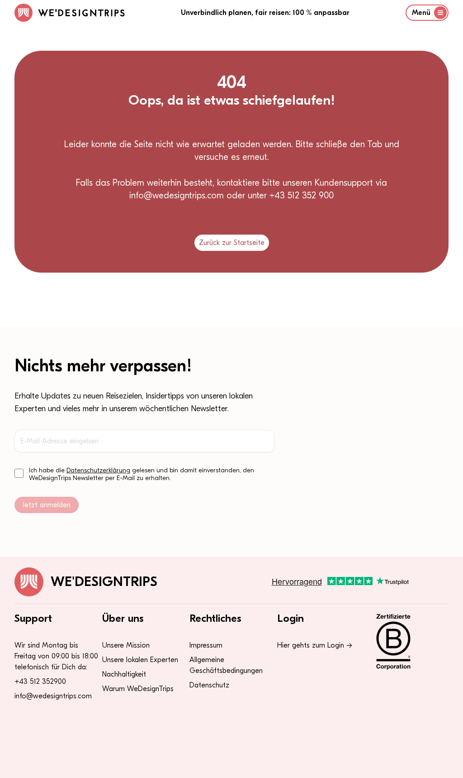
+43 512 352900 (40, 681)
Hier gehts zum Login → (314, 645)
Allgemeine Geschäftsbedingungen (226, 665)
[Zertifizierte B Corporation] (406, 642)
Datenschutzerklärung (98, 470)
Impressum (205, 645)
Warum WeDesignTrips (138, 689)
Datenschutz (209, 685)
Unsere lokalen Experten (140, 660)
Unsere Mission (126, 645)
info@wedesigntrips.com (53, 696)
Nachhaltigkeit (124, 674)
